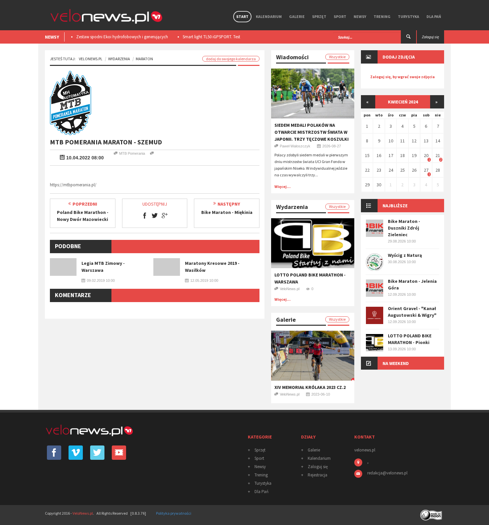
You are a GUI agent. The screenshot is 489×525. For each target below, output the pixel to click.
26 (414, 170)
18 (402, 155)
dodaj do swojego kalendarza (231, 58)
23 (379, 170)
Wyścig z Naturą (405, 255)
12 (414, 141)
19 (414, 155)
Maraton (144, 58)
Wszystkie (337, 56)
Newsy (360, 16)
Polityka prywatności (173, 513)
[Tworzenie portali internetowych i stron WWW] (431, 512)
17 (391, 155)
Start (242, 16)
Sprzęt (319, 16)
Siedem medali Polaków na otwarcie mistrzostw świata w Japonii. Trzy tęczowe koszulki (311, 132)
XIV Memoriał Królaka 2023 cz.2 (310, 387)
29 (367, 185)
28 (437, 170)
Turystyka (408, 16)
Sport (340, 16)
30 (379, 185)
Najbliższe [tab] (395, 206)
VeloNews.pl (90, 58)
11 (402, 141)
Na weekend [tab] (396, 363)
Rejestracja (317, 475)
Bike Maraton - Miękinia (226, 212)
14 (437, 141)
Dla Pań (433, 16)
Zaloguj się (318, 466)
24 (391, 170)
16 (379, 155)
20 (426, 155)
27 (426, 170)
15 (367, 155)
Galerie (297, 16)
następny (229, 204)
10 (391, 141)
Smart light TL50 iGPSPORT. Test (210, 37)
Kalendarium (269, 16)
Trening (382, 16)
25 (402, 170)
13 (426, 141)
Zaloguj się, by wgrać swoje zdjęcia (402, 76)
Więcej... (282, 186)
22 (367, 170)
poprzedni (85, 204)
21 (437, 155)
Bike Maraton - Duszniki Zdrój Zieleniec (404, 228)
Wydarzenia (119, 58)
